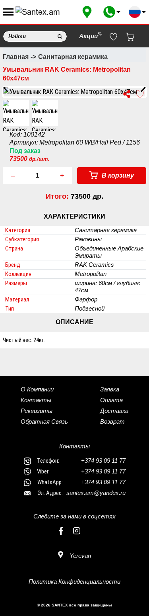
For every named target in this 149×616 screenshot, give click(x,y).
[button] (112, 12)
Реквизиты (36, 410)
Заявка (109, 389)
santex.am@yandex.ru (96, 492)
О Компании (37, 389)
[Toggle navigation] (8, 12)
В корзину (117, 175)
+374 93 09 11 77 (103, 460)
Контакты (36, 400)
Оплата (111, 400)
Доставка (114, 410)
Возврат (112, 421)
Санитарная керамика (73, 56)
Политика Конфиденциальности (74, 581)
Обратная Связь (44, 421)
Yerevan (79, 555)
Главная (16, 56)
